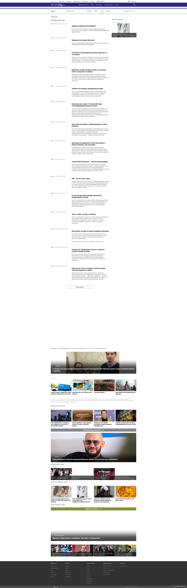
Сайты (88, 568)
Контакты (122, 563)
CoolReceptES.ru (100, 1)
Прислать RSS (106, 574)
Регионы (89, 572)
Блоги (117, 5)
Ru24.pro (68, 1)
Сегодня (88, 574)
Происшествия (83, 5)
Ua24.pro (67, 570)
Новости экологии (117, 19)
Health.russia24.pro (116, 22)
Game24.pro (85, 1)
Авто (92, 5)
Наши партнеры (91, 563)
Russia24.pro (68, 576)
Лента (54, 16)
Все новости (53, 566)
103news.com (92, 348)
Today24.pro (76, 1)
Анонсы (88, 576)
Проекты (67, 563)
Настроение (109, 5)
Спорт (88, 570)
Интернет (99, 5)
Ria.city (92, 1)
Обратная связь (107, 563)
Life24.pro (61, 1)
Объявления (89, 579)
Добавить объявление (108, 570)
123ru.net (133, 1)
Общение (89, 583)
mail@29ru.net (123, 566)
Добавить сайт (106, 568)
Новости (89, 566)
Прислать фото (106, 572)
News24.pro (54, 1)
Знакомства (89, 581)
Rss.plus (53, 408)
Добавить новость (107, 566)
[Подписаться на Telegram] (128, 1)
